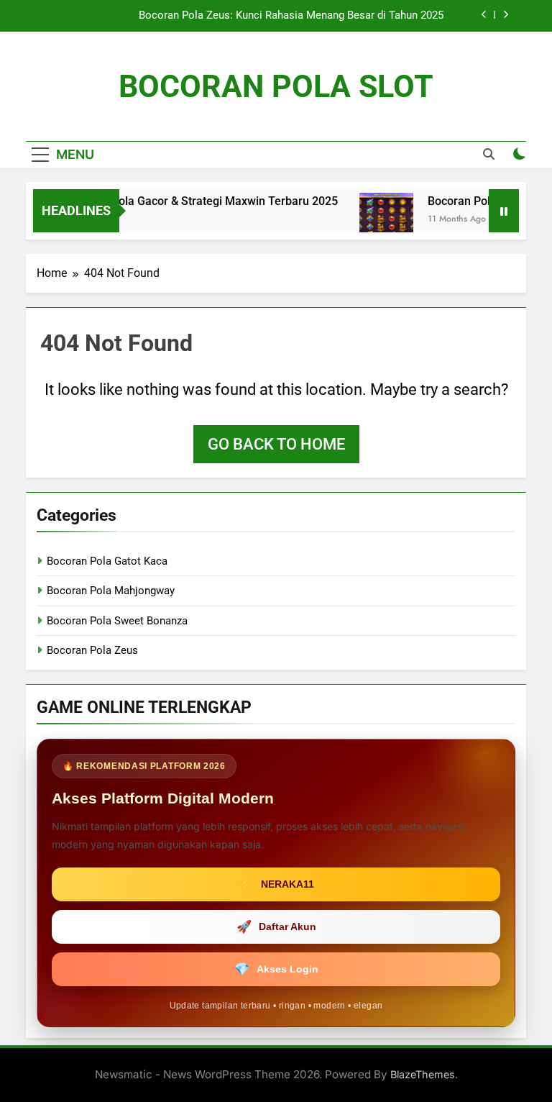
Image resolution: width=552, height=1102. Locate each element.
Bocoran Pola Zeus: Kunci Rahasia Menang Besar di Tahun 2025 (291, 16)
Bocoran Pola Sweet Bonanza (117, 620)
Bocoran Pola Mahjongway (111, 590)
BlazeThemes (422, 1074)
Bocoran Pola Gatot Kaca (107, 561)
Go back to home (276, 444)
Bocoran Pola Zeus (92, 650)
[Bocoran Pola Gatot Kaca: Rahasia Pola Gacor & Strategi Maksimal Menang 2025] (374, 220)
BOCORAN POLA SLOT (276, 86)
